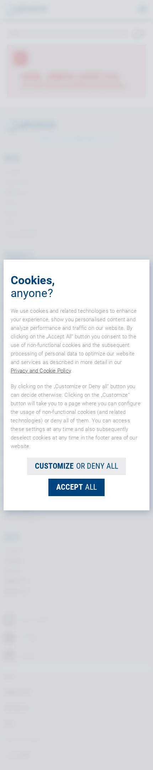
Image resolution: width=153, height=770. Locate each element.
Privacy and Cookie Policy (41, 371)
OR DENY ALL (76, 466)
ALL (76, 487)
